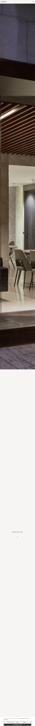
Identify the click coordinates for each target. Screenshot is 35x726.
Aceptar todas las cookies (17, 724)
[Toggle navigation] (33, 1)
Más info (9, 719)
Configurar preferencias (10, 722)
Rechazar (24, 722)
